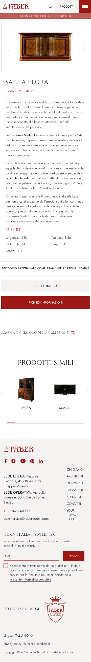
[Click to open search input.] (50, 6)
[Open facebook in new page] (5, 462)
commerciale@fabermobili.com (26, 518)
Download (76, 483)
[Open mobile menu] (85, 6)
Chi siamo (75, 469)
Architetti (75, 476)
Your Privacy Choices (73, 514)
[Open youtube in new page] (23, 462)
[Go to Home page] (16, 6)
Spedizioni (75, 496)
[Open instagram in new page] (13, 461)
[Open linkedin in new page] (40, 461)
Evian (26, 408)
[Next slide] (84, 47)
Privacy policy (12, 644)
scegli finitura (45, 286)
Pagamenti (75, 490)
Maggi (64, 408)
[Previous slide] (7, 47)
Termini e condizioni (37, 644)
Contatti (74, 503)
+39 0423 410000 (17, 510)
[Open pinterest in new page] (32, 462)
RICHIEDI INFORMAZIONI (46, 302)
